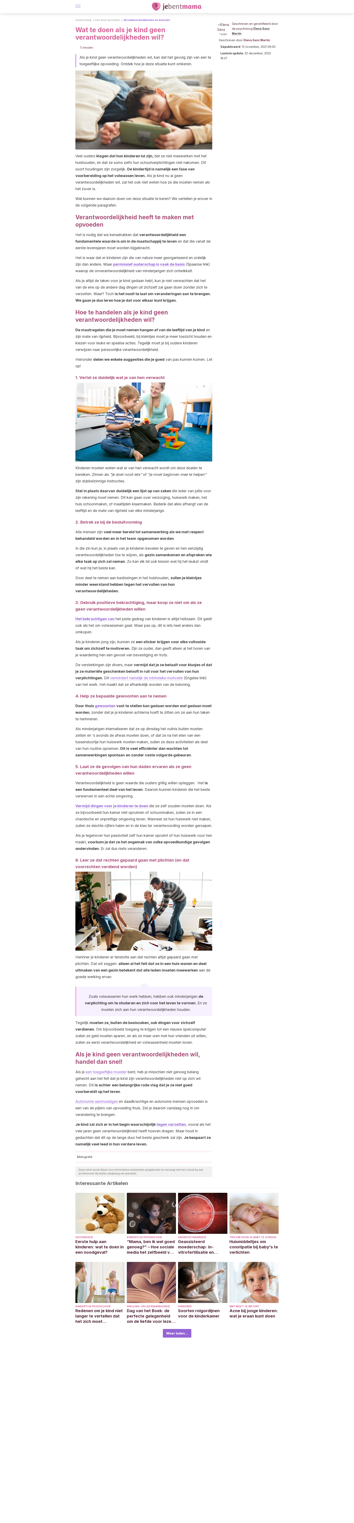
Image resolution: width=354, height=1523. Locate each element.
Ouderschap (83, 20)
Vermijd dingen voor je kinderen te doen (111, 806)
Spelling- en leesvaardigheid (148, 1306)
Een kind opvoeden (107, 20)
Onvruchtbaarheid (192, 1237)
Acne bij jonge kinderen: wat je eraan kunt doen (253, 1313)
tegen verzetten (171, 1124)
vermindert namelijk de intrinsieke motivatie (146, 678)
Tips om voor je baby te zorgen (252, 1237)
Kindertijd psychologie (144, 1237)
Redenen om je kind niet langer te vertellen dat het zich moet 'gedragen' (99, 1316)
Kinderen (185, 1306)
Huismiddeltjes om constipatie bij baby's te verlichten (253, 1247)
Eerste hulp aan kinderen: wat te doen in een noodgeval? (99, 1247)
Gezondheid (84, 1237)
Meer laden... (177, 1333)
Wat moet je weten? (244, 1306)
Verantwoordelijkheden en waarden (147, 20)
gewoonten (105, 706)
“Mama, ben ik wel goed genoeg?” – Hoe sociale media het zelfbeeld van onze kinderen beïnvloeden (151, 1247)
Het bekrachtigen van (95, 619)
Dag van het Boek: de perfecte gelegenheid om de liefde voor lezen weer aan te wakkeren (150, 1316)
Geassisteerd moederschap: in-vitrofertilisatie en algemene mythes (196, 1247)
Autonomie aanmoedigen (96, 1101)
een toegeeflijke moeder (106, 1072)
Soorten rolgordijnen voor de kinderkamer (199, 1313)
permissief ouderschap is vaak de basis (149, 264)
